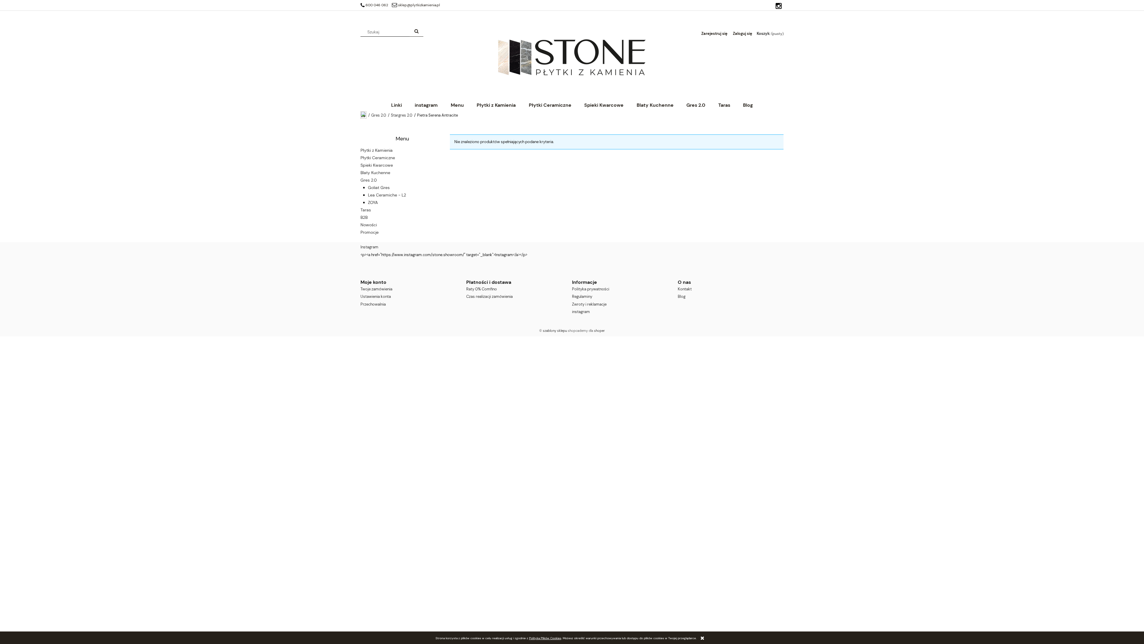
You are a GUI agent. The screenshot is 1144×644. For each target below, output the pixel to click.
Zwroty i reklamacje (589, 304)
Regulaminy (582, 296)
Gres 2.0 (368, 180)
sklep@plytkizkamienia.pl (419, 5)
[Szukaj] (416, 32)
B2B (364, 217)
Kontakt (685, 289)
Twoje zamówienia (376, 289)
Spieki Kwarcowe (376, 165)
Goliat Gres (379, 187)
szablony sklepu (555, 331)
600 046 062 (377, 5)
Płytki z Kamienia (376, 150)
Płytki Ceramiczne (377, 157)
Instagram (369, 247)
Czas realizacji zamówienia (489, 296)
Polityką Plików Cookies (545, 638)
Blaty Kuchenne (375, 172)
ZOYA (373, 202)
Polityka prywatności (590, 289)
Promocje (369, 232)
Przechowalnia (373, 304)
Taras (365, 210)
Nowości (368, 224)
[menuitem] (396, 105)
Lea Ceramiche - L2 (387, 195)
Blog (682, 296)
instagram (581, 311)
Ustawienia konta (375, 296)
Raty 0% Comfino (481, 289)
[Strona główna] (571, 57)
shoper (599, 331)
